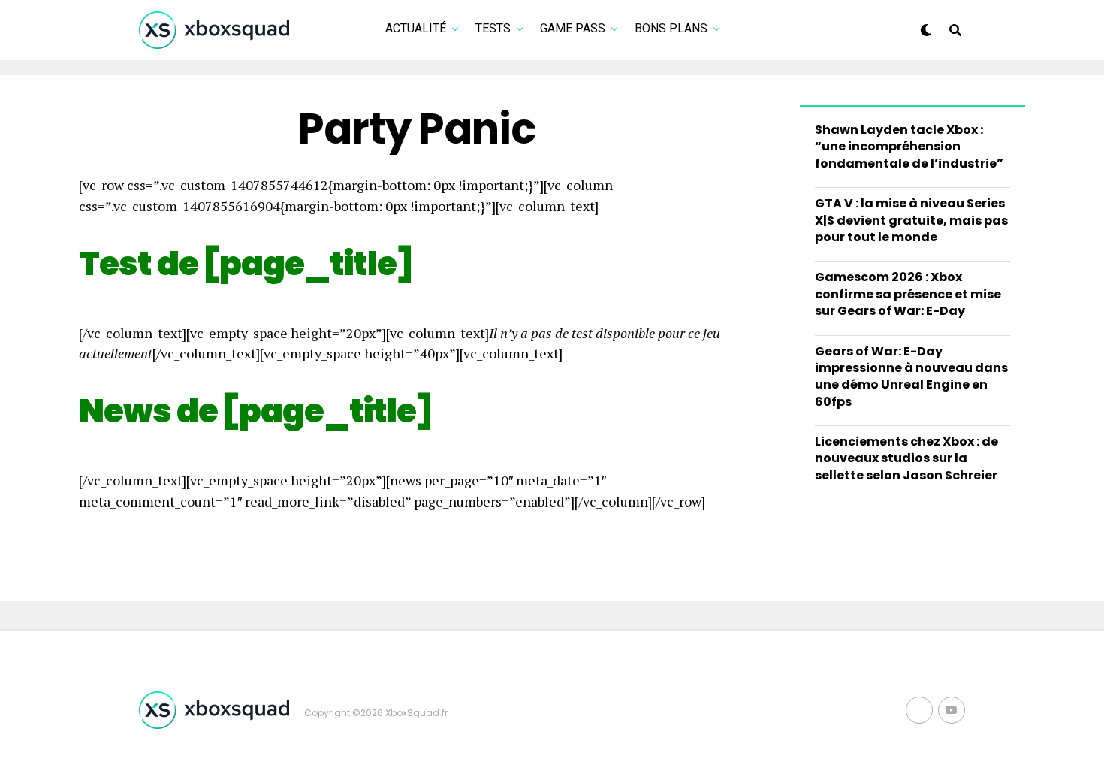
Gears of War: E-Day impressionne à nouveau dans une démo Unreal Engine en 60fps (911, 376)
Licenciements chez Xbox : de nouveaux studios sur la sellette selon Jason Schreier (906, 458)
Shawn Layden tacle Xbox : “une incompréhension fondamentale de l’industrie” (909, 146)
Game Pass (572, 28)
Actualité (415, 28)
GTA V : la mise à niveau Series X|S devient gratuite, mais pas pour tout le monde (911, 220)
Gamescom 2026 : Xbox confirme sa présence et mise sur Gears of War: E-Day (908, 293)
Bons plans (671, 28)
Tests (493, 28)
